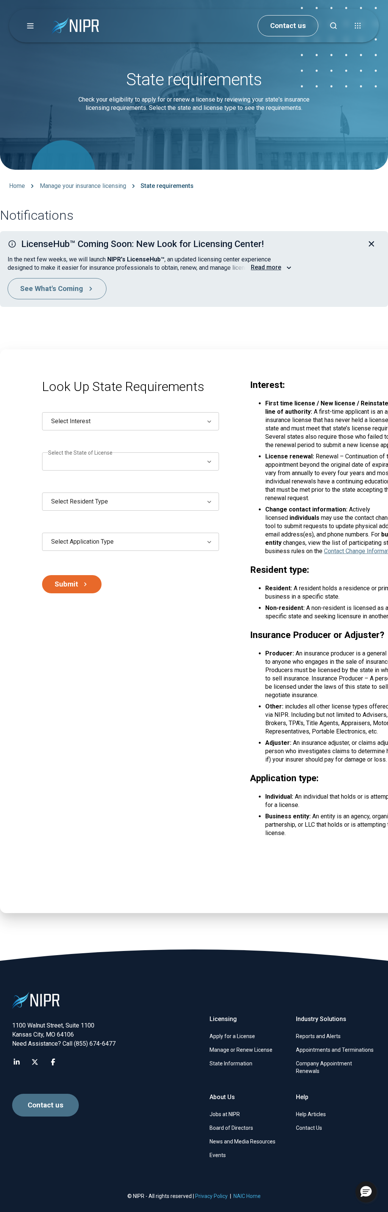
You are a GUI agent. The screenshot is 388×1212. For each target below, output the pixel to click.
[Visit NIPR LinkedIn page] (16, 1062)
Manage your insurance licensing (83, 185)
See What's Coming (51, 289)
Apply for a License (232, 1036)
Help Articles (311, 1114)
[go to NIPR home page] (75, 25)
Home (17, 185)
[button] (30, 26)
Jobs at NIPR (225, 1114)
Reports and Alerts (318, 1036)
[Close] (371, 244)
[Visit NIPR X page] (34, 1062)
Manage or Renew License (241, 1050)
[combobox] (130, 421)
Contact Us (309, 1128)
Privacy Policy (211, 1196)
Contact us (288, 26)
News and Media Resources (242, 1141)
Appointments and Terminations (335, 1050)
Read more (266, 267)
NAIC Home (247, 1196)
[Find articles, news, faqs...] (333, 26)
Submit (66, 584)
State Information (231, 1063)
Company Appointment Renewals (324, 1067)
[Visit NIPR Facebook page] (53, 1062)
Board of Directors (231, 1128)
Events (218, 1155)
